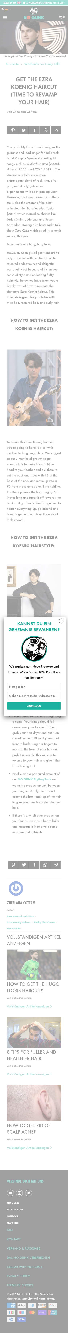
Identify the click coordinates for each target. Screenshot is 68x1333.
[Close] (61, 620)
